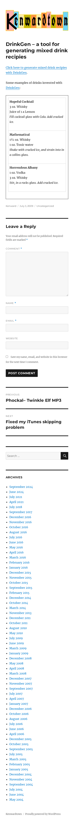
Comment (14, 248)
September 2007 (21, 688)
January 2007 (18, 704)
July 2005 (16, 754)
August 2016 (18, 532)
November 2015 (20, 577)
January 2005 (18, 769)
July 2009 (16, 638)
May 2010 (16, 633)
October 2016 (18, 527)
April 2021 (16, 502)
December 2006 (20, 709)
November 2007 (20, 683)
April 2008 (16, 668)
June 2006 (16, 729)
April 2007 (16, 698)
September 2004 (21, 784)
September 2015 (20, 587)
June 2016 (16, 542)
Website (12, 338)
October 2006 (19, 714)
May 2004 (16, 799)
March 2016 (17, 557)
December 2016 (20, 517)
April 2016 (16, 552)
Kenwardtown (14, 814)
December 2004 (20, 774)
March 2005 (17, 759)
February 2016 (19, 562)
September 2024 (21, 487)
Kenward (11, 205)
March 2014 (17, 608)
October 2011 (18, 623)
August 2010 (18, 628)
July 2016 (15, 537)
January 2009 (18, 653)
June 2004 (16, 794)
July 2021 (15, 497)
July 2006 (16, 724)
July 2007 (15, 693)
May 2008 (16, 663)
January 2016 (18, 567)
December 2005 (20, 739)
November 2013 (20, 613)
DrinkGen (13, 88)
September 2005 (21, 749)
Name (11, 303)
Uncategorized (45, 205)
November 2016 (20, 522)
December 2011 (20, 618)
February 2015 (19, 593)
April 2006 (16, 734)
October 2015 (18, 582)
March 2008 (17, 673)
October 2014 (18, 603)
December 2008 (20, 658)
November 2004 (20, 779)
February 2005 (19, 764)
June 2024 (16, 492)
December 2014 (20, 598)
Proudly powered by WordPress (43, 814)
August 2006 (18, 719)
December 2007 (20, 678)
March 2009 (18, 648)
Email (11, 320)
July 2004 (16, 789)
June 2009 (16, 643)
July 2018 (15, 507)
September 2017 (20, 512)
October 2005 (19, 744)
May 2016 (16, 547)
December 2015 (20, 572)
